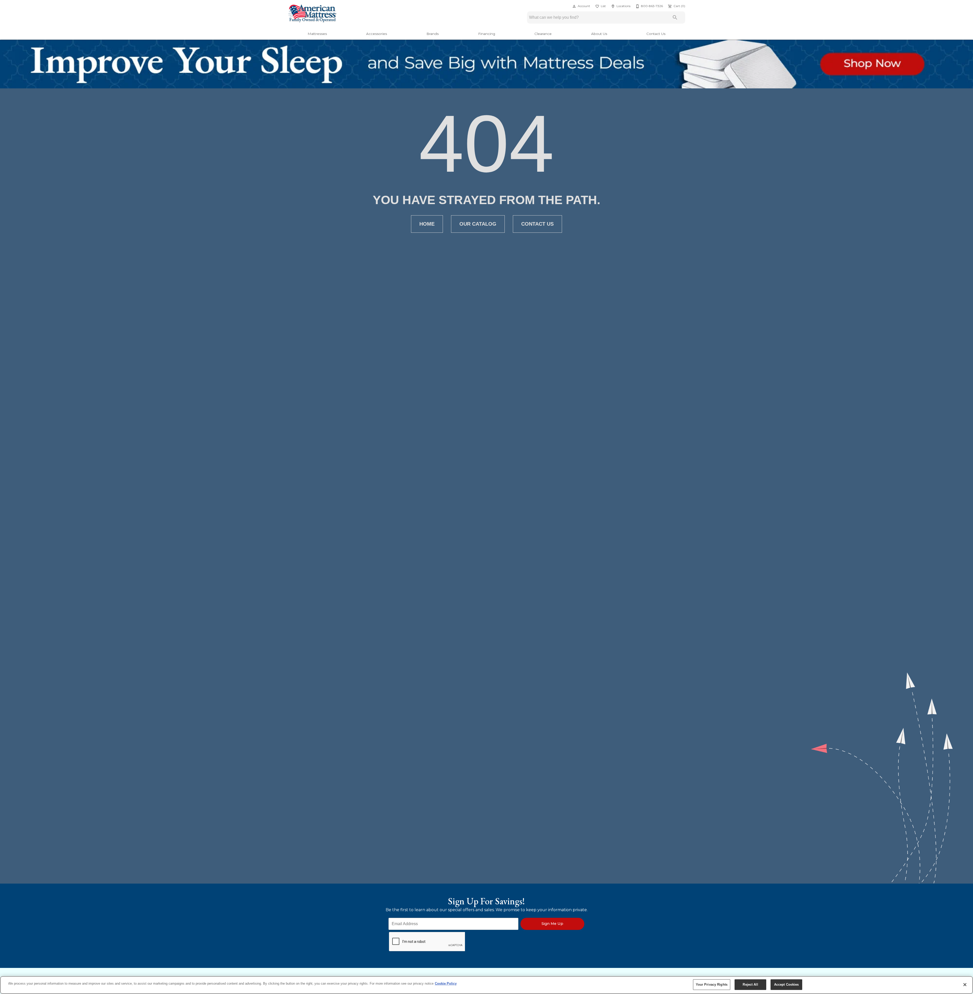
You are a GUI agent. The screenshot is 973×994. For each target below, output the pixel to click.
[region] (486, 985)
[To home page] (312, 14)
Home (427, 224)
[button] (574, 6)
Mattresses (317, 34)
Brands (432, 34)
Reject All (750, 984)
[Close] (964, 984)
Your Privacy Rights (711, 984)
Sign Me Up (552, 923)
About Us (599, 34)
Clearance (543, 34)
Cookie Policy (446, 983)
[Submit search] (675, 17)
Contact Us (655, 34)
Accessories (376, 34)
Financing (486, 34)
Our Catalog (477, 224)
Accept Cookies (786, 984)
